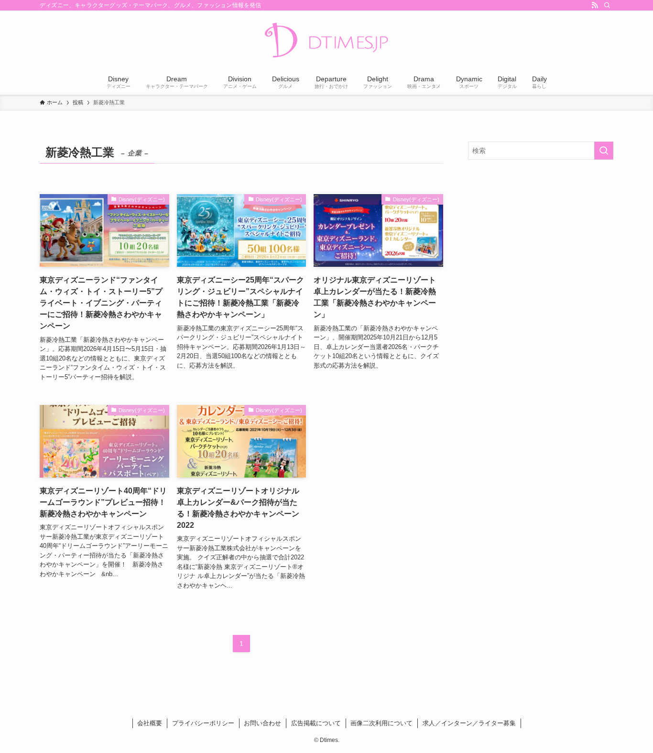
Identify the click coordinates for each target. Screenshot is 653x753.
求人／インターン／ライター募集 (469, 723)
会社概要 (149, 723)
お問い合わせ (262, 723)
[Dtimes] (326, 41)
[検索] (607, 5)
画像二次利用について (381, 723)
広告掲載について (316, 723)
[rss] (594, 5)
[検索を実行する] (603, 151)
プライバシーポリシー (203, 723)
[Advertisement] (540, 236)
